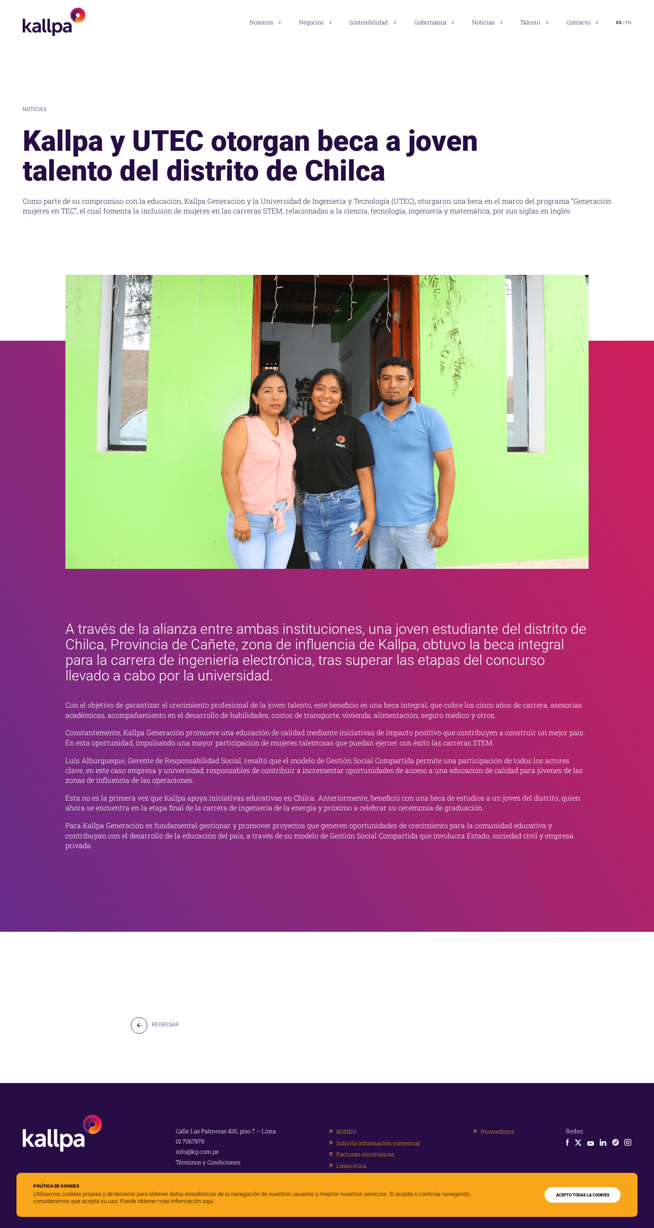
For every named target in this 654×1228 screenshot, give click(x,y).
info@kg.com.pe (197, 1152)
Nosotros (261, 22)
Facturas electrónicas (365, 1154)
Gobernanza (430, 22)
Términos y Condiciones (208, 1162)
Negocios (311, 22)
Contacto (578, 22)
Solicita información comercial (378, 1143)
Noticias (483, 22)
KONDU (346, 1131)
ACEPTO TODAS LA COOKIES (583, 1194)
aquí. (208, 1201)
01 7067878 (190, 1141)
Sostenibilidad (368, 22)
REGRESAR (165, 1025)
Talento (530, 22)
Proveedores (497, 1131)
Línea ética (351, 1166)
